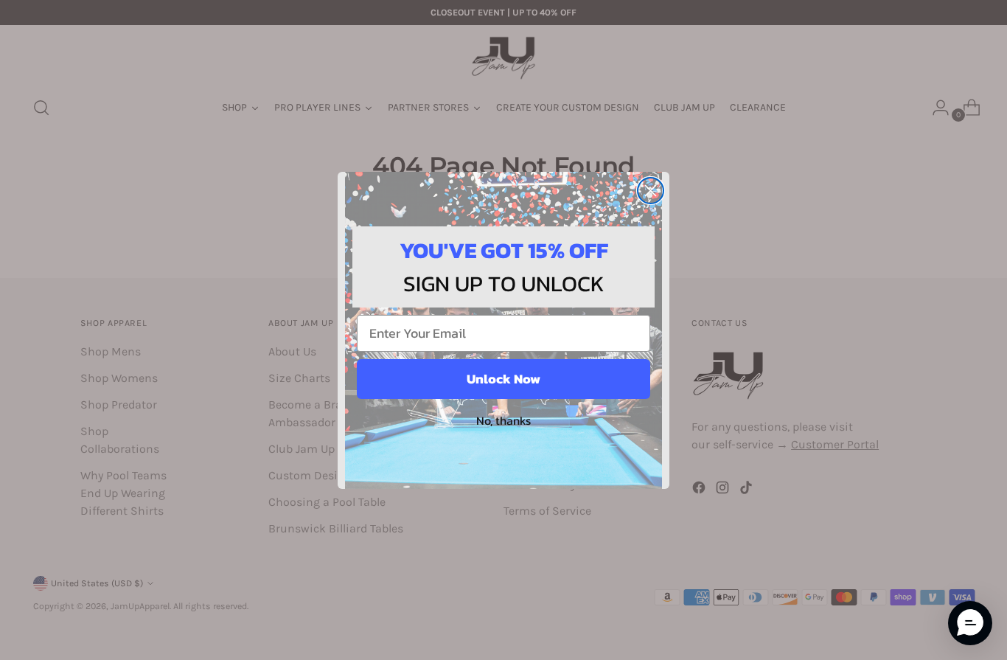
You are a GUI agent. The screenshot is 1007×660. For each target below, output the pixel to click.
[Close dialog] (650, 191)
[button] (970, 623)
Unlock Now (503, 379)
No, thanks (503, 420)
